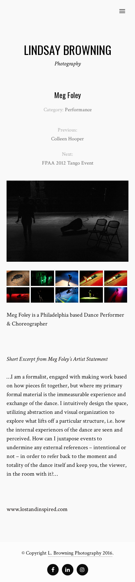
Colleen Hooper (67, 138)
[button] (126, 7)
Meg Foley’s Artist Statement (77, 359)
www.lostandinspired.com (37, 509)
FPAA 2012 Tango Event (67, 163)
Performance (78, 109)
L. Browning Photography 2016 (80, 553)
